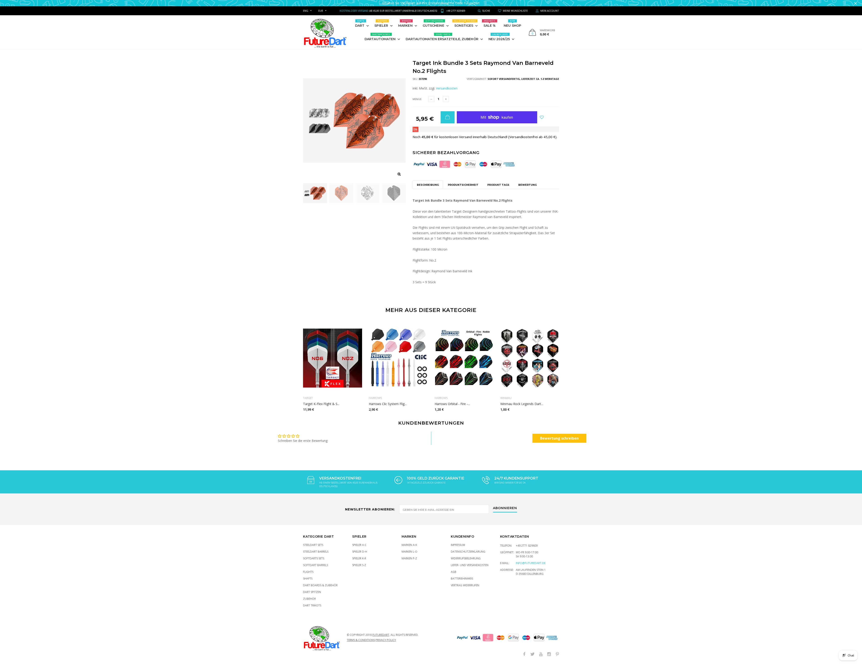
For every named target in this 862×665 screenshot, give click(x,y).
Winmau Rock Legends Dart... (521, 399)
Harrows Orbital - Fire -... (452, 399)
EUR (320, 6)
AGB (453, 567)
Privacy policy (386, 635)
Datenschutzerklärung (468, 547)
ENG (305, 6)
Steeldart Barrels (315, 547)
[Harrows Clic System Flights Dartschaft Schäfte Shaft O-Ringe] (398, 353)
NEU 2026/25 (499, 32)
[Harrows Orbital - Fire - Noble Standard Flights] (464, 353)
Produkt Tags (498, 180)
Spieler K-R (359, 554)
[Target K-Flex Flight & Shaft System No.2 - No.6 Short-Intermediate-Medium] (332, 353)
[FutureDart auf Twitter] (532, 650)
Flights (308, 567)
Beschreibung (428, 180)
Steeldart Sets (313, 540)
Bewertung (527, 180)
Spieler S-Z (359, 561)
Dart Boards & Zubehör (320, 581)
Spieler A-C (359, 540)
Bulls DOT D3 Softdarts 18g (46, 649)
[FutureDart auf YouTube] (541, 650)
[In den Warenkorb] (448, 113)
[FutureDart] (325, 28)
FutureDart (380, 630)
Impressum (458, 540)
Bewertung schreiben (559, 433)
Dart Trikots (312, 601)
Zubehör (309, 594)
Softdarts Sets (313, 554)
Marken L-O (409, 547)
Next (569, 361)
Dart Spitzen (312, 587)
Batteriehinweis (462, 574)
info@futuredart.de (530, 558)
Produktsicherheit (463, 180)
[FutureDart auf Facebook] (524, 650)
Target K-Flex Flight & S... (321, 399)
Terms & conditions (361, 635)
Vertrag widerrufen (465, 581)
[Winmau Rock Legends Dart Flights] (529, 353)
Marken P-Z (409, 554)
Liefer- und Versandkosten (469, 561)
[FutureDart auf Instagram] (549, 650)
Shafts (307, 574)
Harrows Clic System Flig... (388, 399)
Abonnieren (505, 504)
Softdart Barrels (315, 561)
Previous (293, 361)
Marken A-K (409, 540)
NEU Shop (512, 19)
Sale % (490, 19)
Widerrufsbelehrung (466, 554)
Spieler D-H (359, 547)
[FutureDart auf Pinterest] (557, 650)
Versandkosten (446, 84)
